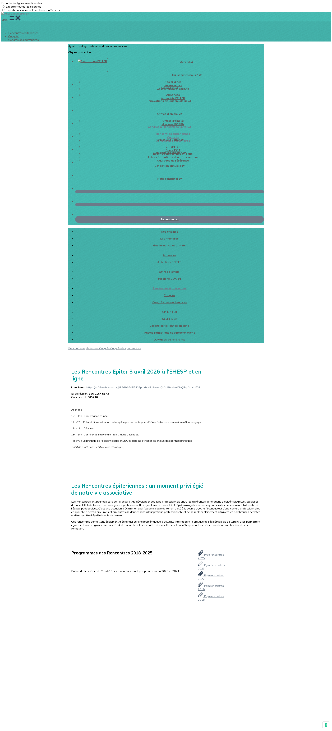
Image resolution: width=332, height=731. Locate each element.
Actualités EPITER (173, 98)
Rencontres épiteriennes (23, 33)
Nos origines (173, 82)
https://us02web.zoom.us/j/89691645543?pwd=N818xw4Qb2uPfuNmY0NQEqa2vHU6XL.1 (144, 387)
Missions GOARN (173, 124)
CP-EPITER (173, 146)
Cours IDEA (173, 150)
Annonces (173, 94)
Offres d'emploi (173, 120)
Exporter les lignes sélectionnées (21, 3)
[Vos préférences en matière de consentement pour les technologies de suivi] (326, 725)
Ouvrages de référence (173, 160)
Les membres (173, 85)
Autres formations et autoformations (173, 157)
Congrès (13, 36)
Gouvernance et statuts (169, 245)
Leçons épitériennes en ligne (169, 325)
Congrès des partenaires (23, 40)
